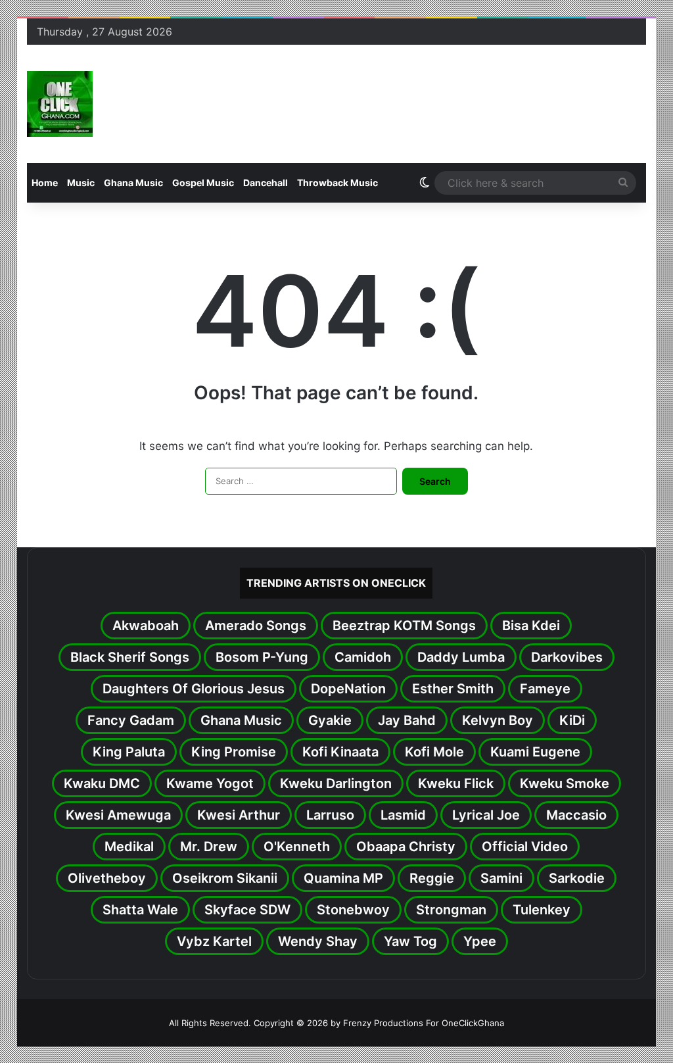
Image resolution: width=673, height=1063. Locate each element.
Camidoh (363, 657)
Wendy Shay (318, 941)
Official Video (525, 846)
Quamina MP (343, 878)
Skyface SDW (247, 910)
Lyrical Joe (486, 815)
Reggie (431, 878)
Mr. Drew (208, 846)
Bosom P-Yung (262, 657)
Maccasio (576, 815)
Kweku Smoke (564, 783)
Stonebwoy (353, 910)
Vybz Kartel (214, 941)
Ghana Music (133, 182)
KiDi (572, 720)
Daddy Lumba (461, 657)
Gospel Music (203, 182)
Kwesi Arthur (238, 815)
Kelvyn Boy (497, 720)
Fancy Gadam (130, 720)
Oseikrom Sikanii (224, 878)
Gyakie (330, 720)
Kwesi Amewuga (118, 815)
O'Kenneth (297, 846)
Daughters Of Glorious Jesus (194, 689)
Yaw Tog (410, 941)
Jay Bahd (407, 720)
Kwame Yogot (210, 783)
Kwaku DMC (102, 783)
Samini (501, 878)
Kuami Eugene (535, 752)
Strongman (451, 910)
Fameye (545, 689)
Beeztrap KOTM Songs (404, 625)
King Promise (233, 752)
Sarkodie (577, 878)
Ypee (479, 941)
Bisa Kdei (531, 625)
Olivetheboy (107, 878)
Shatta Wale (140, 910)
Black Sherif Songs (129, 657)
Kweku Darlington (336, 783)
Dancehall (265, 182)
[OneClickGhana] (60, 104)
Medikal (129, 846)
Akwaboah (145, 625)
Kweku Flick (456, 783)
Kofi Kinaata (340, 752)
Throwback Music (337, 182)
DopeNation (348, 689)
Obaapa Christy (405, 846)
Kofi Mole (434, 752)
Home (45, 182)
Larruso (330, 815)
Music (81, 182)
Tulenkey (541, 910)
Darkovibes (567, 657)
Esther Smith (453, 689)
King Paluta (129, 752)
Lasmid (403, 815)
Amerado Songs (255, 625)
